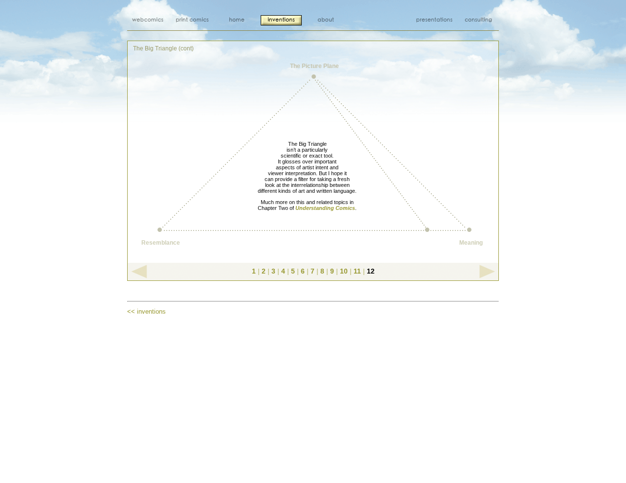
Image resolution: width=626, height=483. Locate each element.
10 (344, 271)
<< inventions (146, 311)
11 (357, 271)
